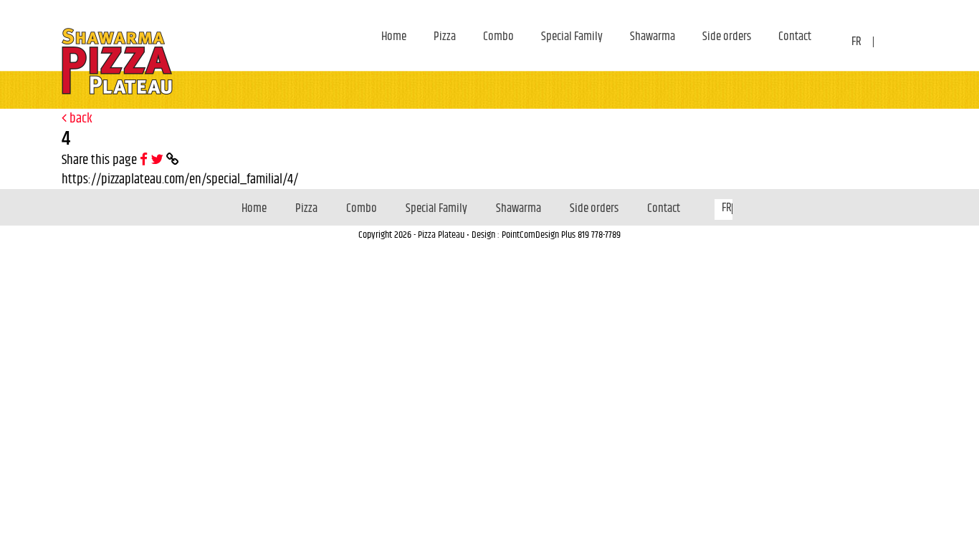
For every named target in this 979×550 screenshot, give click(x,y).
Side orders (726, 36)
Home (393, 36)
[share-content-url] (172, 160)
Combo (498, 36)
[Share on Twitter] (158, 160)
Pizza (445, 36)
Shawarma (652, 36)
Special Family (572, 36)
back (79, 118)
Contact (794, 36)
